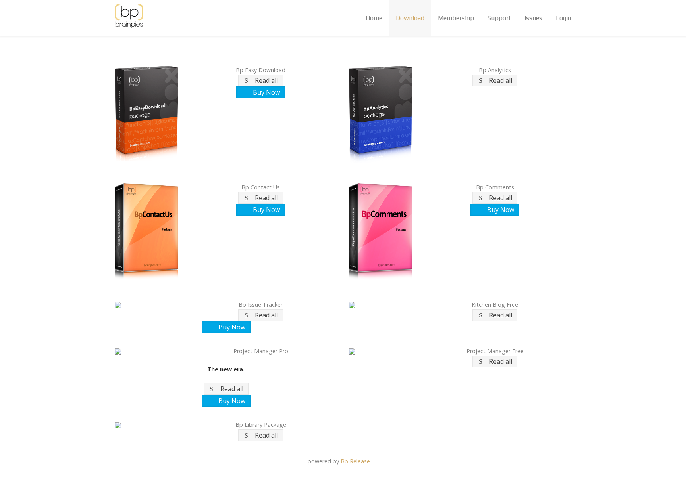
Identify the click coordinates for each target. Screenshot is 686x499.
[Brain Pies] (129, 16)
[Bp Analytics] (380, 114)
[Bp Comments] (380, 231)
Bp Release (356, 461)
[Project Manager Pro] (146, 351)
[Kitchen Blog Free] (380, 304)
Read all (266, 80)
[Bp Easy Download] (146, 113)
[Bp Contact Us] (146, 231)
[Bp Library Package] (146, 424)
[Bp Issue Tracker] (146, 304)
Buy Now (266, 92)
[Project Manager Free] (380, 351)
